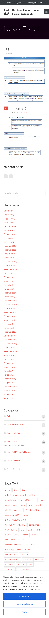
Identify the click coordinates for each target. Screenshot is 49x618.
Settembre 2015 (10, 351)
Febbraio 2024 (10, 246)
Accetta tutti (24, 596)
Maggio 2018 (9, 254)
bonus (25, 515)
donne (25, 535)
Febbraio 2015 (10, 379)
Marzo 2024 (9, 242)
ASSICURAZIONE (33, 510)
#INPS (31, 495)
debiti (39, 530)
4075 (31, 505)
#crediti (25, 490)
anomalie (18, 510)
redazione (22, 112)
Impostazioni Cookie (24, 604)
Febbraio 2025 (10, 226)
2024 (7, 505)
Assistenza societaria (15, 424)
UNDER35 (9, 564)
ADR (8, 416)
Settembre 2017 (10, 269)
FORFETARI (10, 540)
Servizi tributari (13, 469)
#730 (16, 490)
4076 (38, 505)
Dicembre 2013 (10, 387)
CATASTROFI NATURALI (15, 525)
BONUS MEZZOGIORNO (15, 520)
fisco (34, 535)
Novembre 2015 (10, 344)
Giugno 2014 (9, 383)
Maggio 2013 (9, 398)
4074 (23, 505)
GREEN (21, 540)
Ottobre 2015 (9, 348)
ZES (30, 564)
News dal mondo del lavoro (19, 452)
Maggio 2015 (9, 367)
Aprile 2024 (8, 238)
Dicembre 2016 (10, 301)
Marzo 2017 (8, 289)
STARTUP (39, 559)
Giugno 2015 (9, 363)
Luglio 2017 (8, 273)
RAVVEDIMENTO (12, 559)
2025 (15, 505)
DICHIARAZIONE (12, 535)
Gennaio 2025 (9, 230)
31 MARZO (25, 500)
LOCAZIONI (30, 545)
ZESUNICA (9, 569)
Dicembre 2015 (10, 340)
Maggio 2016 (9, 320)
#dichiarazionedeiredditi (15, 495)
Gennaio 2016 (9, 336)
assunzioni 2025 (12, 515)
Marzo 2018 (9, 258)
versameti (21, 564)
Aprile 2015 (8, 371)
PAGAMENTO (10, 555)
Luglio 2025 (9, 215)
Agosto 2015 (9, 355)
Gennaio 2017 (9, 297)
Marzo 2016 (9, 328)
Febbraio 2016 (10, 332)
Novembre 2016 (10, 305)
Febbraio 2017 (10, 293)
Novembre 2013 (10, 390)
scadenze (27, 559)
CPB (22, 530)
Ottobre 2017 (9, 265)
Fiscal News (12, 442)
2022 (41, 500)
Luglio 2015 (8, 359)
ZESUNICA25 (23, 569)
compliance (34, 525)
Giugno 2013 (9, 394)
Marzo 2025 (9, 222)
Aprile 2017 (8, 285)
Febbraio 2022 (10, 250)
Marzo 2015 (8, 375)
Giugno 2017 (9, 277)
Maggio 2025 (9, 219)
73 (34, 500)
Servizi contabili (13, 461)
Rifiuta (24, 612)
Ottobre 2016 (9, 308)
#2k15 (7, 490)
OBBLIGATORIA (23, 550)
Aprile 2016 (8, 324)
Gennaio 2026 (10, 211)
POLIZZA (24, 555)
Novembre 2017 (10, 262)
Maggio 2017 (9, 281)
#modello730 (11, 500)
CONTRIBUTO (11, 530)
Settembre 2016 (10, 312)
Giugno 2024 (9, 234)
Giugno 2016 (9, 316)
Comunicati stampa (15, 433)
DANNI (30, 530)
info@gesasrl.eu (35, 3)
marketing (9, 550)
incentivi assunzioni (13, 545)
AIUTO (8, 510)
